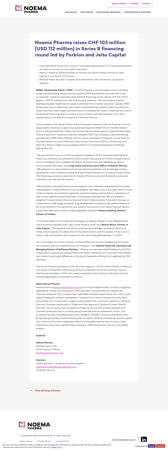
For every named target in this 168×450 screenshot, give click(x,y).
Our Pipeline (86, 12)
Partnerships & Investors (137, 12)
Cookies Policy (56, 447)
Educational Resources (109, 12)
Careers (134, 3)
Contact (146, 3)
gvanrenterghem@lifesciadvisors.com (56, 367)
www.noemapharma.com (67, 287)
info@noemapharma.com (124, 440)
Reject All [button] (160, 446)
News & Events (119, 3)
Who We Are (71, 12)
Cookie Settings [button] (141, 446)
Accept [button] (151, 446)
